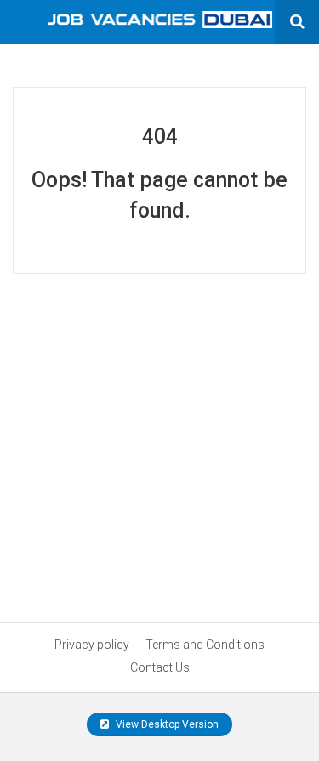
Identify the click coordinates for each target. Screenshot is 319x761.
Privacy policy (91, 644)
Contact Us (160, 667)
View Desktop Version (166, 724)
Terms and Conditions (205, 644)
